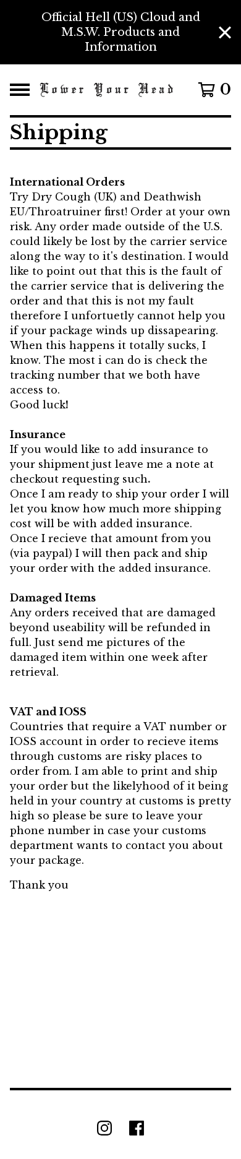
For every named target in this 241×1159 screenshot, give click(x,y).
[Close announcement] (225, 32)
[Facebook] (137, 1128)
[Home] (107, 89)
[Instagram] (104, 1128)
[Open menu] (20, 89)
